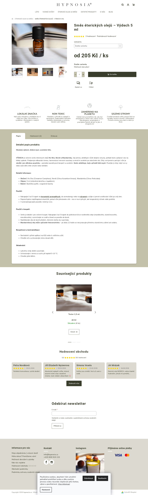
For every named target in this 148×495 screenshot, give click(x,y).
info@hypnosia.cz (51, 454)
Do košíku (113, 74)
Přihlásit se (57, 426)
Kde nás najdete (18, 462)
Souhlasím (102, 478)
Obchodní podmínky (20, 469)
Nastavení (46, 490)
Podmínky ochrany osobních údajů (26, 472)
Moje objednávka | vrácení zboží (25, 453)
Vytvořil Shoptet (130, 492)
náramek (83, 197)
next (95, 312)
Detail (73, 332)
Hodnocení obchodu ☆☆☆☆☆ (24, 466)
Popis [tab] (18, 136)
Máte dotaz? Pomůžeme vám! (24, 456)
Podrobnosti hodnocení (106, 36)
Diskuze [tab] (54, 136)
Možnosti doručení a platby (23, 459)
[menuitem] (37, 11)
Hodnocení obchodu (74, 351)
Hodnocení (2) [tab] (36, 136)
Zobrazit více (74, 383)
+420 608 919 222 (52, 457)
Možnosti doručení (81, 67)
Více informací (64, 484)
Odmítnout (88, 478)
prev (52, 312)
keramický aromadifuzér (50, 197)
